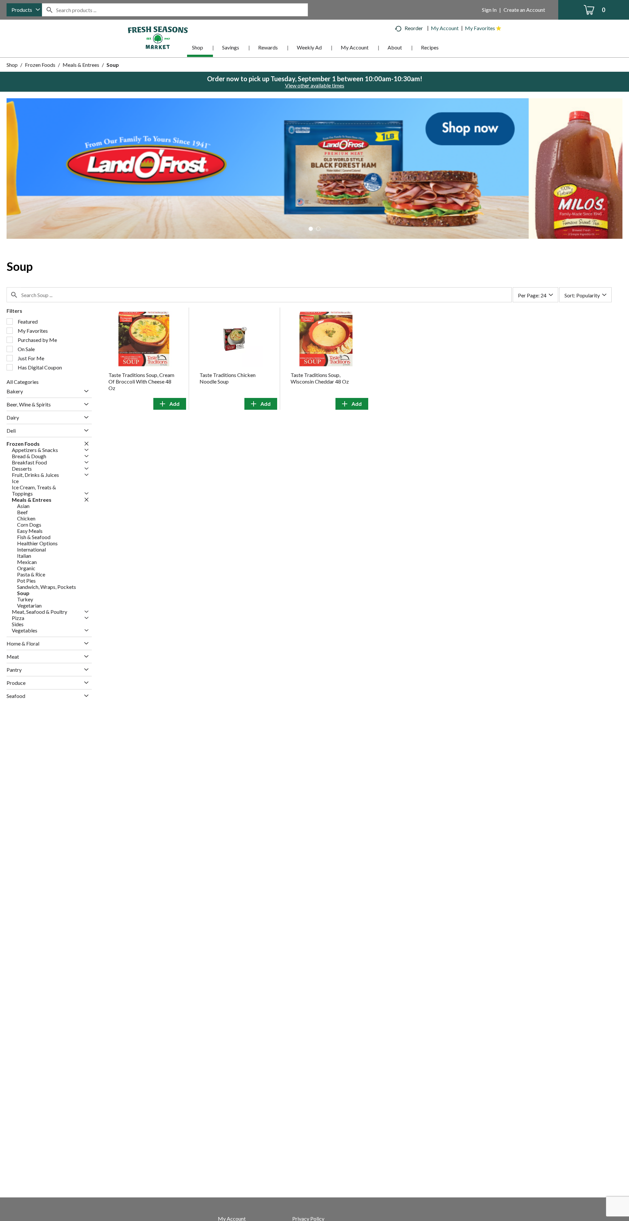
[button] (314, 167)
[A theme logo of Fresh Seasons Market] (158, 37)
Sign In (489, 10)
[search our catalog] (49, 9)
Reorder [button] (414, 28)
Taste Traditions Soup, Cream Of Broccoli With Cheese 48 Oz (141, 381)
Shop (12, 65)
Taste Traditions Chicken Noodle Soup (228, 378)
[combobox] (24, 9)
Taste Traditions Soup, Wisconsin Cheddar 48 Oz (320, 378)
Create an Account (524, 10)
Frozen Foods (40, 65)
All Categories (23, 382)
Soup (112, 65)
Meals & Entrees (81, 65)
